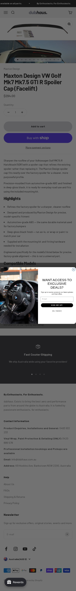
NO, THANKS (57, 311)
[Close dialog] (73, 269)
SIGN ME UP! (57, 305)
